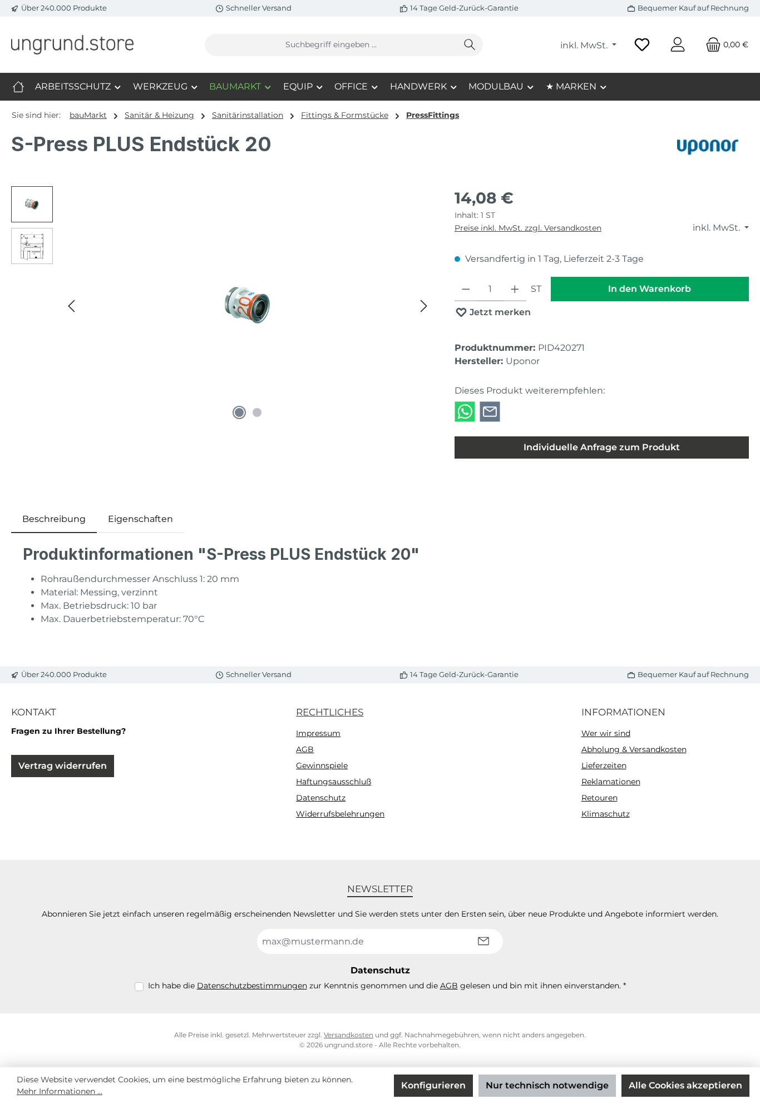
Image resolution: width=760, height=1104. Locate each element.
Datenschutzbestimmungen (252, 986)
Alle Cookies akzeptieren (685, 1085)
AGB (305, 749)
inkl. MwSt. (585, 45)
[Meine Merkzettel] (642, 44)
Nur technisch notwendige (547, 1085)
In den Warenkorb (649, 289)
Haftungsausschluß (333, 782)
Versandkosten (348, 1035)
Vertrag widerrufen (62, 765)
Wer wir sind (605, 733)
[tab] (54, 519)
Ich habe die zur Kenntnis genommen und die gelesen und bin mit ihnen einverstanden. (387, 986)
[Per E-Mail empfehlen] (489, 411)
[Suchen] (470, 45)
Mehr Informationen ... (59, 1091)
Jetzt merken (499, 312)
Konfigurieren (433, 1085)
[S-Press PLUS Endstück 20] (248, 305)
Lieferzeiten (603, 765)
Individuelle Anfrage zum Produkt (602, 447)
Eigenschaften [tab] (140, 519)
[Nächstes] (423, 306)
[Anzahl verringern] (466, 289)
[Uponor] (708, 148)
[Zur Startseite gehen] (72, 44)
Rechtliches (329, 712)
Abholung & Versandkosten (634, 749)
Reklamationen (610, 782)
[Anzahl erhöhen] (515, 289)
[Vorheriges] (72, 306)
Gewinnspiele (322, 765)
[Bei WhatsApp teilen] (464, 411)
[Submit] (483, 941)
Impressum (318, 733)
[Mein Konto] (678, 44)
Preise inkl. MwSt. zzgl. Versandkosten (528, 228)
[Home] (18, 87)
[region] (221, 305)
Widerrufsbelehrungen (340, 814)
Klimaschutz (605, 814)
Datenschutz (321, 798)
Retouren (599, 798)
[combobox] (331, 45)
